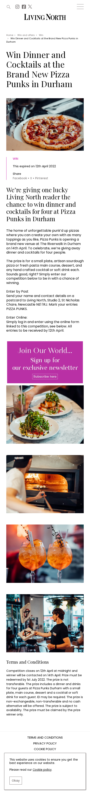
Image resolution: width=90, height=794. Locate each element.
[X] (30, 7)
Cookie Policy (45, 749)
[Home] (45, 17)
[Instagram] (18, 7)
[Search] (8, 7)
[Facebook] (24, 7)
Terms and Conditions (45, 738)
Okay (16, 780)
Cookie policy (42, 770)
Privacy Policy (45, 744)
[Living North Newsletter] (45, 362)
